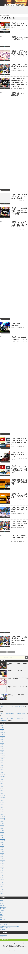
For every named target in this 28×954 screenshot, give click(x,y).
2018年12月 (2, 879)
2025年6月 (2, 743)
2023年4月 (2, 788)
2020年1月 (2, 856)
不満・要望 (2, 908)
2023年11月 (2, 776)
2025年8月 (2, 739)
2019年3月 (2, 874)
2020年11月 (2, 839)
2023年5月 (2, 786)
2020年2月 (2, 854)
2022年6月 (2, 805)
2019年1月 (2, 877)
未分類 (1, 915)
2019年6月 (2, 868)
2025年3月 (2, 748)
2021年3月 (2, 832)
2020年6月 (2, 847)
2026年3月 (2, 727)
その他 (1, 900)
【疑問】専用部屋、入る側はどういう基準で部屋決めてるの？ (19, 482)
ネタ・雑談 (25, 458)
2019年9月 (2, 863)
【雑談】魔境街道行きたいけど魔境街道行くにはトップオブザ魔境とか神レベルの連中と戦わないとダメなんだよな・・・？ (19, 82)
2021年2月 (2, 833)
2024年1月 (2, 772)
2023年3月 (2, 790)
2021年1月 (2, 835)
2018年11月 (2, 881)
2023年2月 (2, 791)
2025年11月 (2, 734)
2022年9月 (2, 800)
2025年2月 (2, 750)
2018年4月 (2, 893)
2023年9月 (2, 779)
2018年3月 (2, 894)
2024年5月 (2, 765)
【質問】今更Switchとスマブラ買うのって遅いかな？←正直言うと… (19, 66)
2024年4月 (2, 767)
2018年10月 (2, 882)
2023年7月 (2, 783)
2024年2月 (2, 771)
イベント (2, 901)
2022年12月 (2, 795)
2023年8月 (2, 781)
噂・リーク (2, 912)
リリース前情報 (3, 907)
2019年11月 (2, 860)
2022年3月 (2, 811)
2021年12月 (2, 816)
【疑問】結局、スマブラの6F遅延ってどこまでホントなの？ (19, 509)
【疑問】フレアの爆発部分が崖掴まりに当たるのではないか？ (13, 713)
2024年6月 (2, 764)
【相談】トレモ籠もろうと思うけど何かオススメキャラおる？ (19, 454)
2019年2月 (2, 875)
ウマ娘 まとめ (3, 936)
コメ (5, 32)
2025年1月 (2, 751)
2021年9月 (2, 821)
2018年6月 (2, 889)
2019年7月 (2, 867)
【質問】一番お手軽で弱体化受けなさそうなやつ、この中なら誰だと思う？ (19, 196)
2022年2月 (2, 812)
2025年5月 (2, 744)
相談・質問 (22, 29)
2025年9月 (2, 737)
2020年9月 (2, 842)
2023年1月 (2, 793)
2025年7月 (2, 741)
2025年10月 (2, 736)
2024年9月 (2, 758)
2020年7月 (2, 846)
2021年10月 (2, 819)
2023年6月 (2, 784)
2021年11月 (2, 818)
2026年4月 (2, 725)
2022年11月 (2, 797)
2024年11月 (2, 755)
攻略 (1, 914)
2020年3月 (2, 853)
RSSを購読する (4, 939)
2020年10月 (2, 840)
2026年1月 (2, 730)
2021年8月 (2, 823)
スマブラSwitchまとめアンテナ (7, 927)
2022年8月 (2, 802)
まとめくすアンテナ (4, 929)
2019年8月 (2, 865)
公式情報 (2, 910)
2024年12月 (2, 753)
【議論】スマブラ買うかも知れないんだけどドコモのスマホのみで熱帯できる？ (19, 53)
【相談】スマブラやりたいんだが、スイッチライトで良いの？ (19, 537)
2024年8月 (2, 760)
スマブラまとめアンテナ (5, 924)
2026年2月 (2, 729)
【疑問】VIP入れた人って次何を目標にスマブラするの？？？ (19, 25)
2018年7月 (2, 887)
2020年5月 (2, 849)
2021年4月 (2, 830)
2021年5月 (2, 828)
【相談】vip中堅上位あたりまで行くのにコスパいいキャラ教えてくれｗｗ (19, 523)
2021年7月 (2, 825)
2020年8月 (2, 844)
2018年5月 (2, 891)
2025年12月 (2, 732)
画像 (1, 917)
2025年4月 (2, 746)
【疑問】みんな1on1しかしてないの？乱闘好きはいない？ (19, 496)
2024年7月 (2, 762)
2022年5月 (2, 807)
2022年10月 (2, 798)
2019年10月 (2, 861)
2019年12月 (2, 858)
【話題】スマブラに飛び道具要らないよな (8, 716)
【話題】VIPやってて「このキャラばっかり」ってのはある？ (12, 706)
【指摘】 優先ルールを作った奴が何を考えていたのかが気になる (13, 709)
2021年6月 (2, 826)
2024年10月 (2, 757)
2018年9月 (2, 884)
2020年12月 (2, 837)
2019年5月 (2, 870)
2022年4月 (2, 809)
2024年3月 (2, 769)
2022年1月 (2, 814)
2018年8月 (2, 886)
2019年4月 (2, 872)
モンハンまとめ (3, 935)
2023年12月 (2, 774)
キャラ (21, 458)
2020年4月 (2, 851)
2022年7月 (2, 804)
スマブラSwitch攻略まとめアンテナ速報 (9, 926)
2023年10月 (2, 777)
